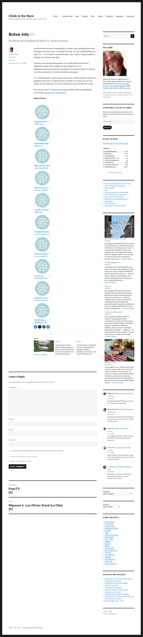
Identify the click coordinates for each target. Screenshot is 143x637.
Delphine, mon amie (111, 585)
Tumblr (100, 16)
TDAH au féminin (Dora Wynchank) (117, 192)
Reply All (107, 544)
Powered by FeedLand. (116, 172)
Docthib (109, 448)
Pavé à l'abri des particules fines (115, 186)
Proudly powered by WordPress (32, 628)
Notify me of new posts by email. (21, 461)
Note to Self (108, 561)
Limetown (108, 557)
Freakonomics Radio (111, 528)
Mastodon (119, 16)
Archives (106, 504)
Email (12, 430)
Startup (107, 546)
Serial (106, 533)
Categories (106, 492)
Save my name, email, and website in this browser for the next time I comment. (38, 451)
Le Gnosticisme (110, 203)
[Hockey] (66, 348)
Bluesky (85, 16)
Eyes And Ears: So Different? (114, 197)
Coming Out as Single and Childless (116, 583)
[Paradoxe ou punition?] (44, 346)
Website (12, 440)
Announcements (14, 63)
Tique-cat (108, 286)
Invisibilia (108, 531)
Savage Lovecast (110, 526)
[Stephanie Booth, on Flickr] (118, 63)
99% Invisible (109, 548)
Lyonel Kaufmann (112, 467)
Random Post (67, 16)
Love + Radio (109, 539)
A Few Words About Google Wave (115, 195)
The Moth (108, 553)
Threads (112, 86)
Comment (13, 387)
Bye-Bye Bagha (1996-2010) (114, 601)
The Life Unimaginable (112, 262)
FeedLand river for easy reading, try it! (115, 143)
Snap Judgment (110, 555)
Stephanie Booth (14, 54)
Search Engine (109, 188)
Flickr (93, 16)
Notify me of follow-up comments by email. (24, 457)
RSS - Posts (108, 612)
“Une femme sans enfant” (113, 588)
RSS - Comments (110, 614)
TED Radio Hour (110, 559)
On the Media (109, 524)
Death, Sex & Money (111, 535)
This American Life (111, 550)
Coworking (130, 16)
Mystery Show (109, 522)
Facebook (109, 16)
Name (12, 419)
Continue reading (127, 259)
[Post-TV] (87, 348)
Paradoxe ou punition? (40, 354)
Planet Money (109, 537)
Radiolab (107, 542)
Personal (11, 60)
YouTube (106, 86)
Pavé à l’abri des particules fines (115, 239)
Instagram (121, 86)
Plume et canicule (110, 362)
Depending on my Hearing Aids (115, 206)
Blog (55, 16)
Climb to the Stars (21, 16)
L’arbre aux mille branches (113, 312)
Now (77, 16)
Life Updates (23, 63)
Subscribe (107, 127)
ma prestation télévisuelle (54, 93)
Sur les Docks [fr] (110, 564)
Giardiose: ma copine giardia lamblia (117, 594)
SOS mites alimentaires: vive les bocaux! (118, 184)
